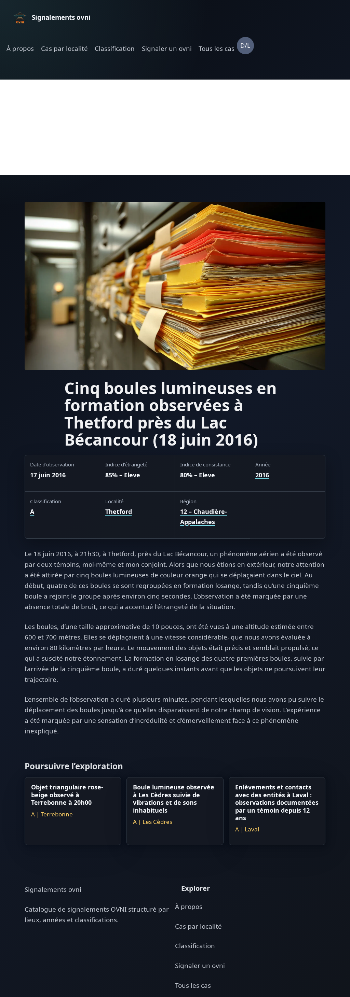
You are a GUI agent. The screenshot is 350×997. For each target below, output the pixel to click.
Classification (115, 48)
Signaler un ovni (167, 48)
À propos (20, 48)
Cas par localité (64, 48)
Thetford (118, 511)
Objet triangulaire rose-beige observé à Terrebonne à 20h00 (67, 794)
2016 (262, 475)
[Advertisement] (175, 127)
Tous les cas (216, 48)
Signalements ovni (53, 889)
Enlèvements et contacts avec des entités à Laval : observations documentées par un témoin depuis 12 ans (277, 802)
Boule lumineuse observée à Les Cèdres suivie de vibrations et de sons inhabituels (173, 798)
